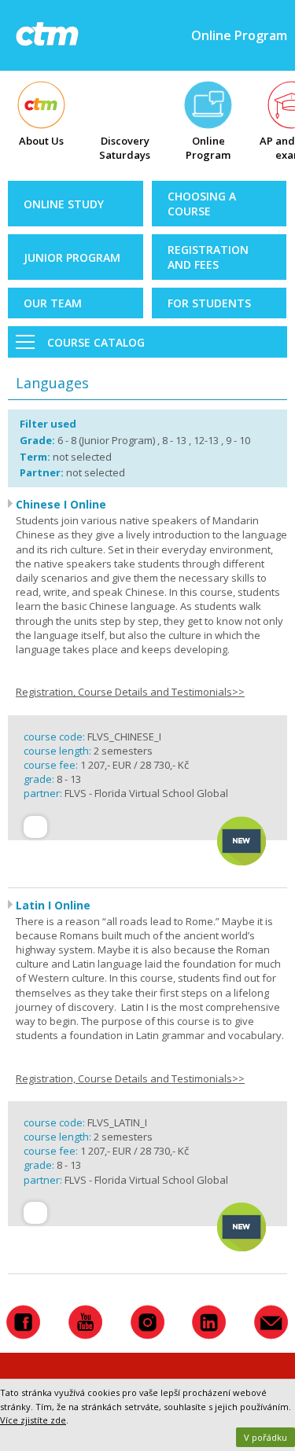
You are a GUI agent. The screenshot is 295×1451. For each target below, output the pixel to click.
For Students (209, 303)
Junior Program (72, 257)
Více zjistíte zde (33, 1420)
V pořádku (265, 1437)
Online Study (64, 204)
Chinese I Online (61, 504)
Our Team (53, 303)
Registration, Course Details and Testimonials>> (130, 692)
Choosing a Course (202, 204)
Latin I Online (53, 905)
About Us (41, 141)
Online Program (208, 148)
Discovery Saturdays (124, 148)
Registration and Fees (208, 257)
